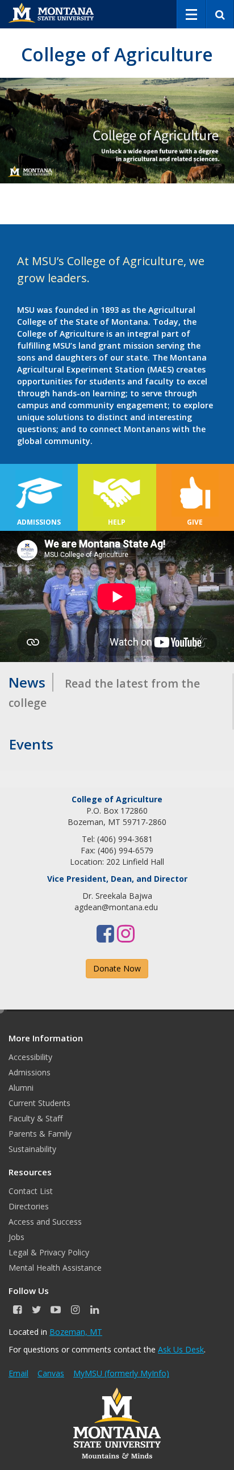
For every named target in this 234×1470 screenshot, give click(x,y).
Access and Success (45, 1221)
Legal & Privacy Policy (49, 1252)
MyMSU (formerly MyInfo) (121, 1373)
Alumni (21, 1087)
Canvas (50, 1373)
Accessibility (30, 1057)
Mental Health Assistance (55, 1267)
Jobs (16, 1237)
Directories (29, 1206)
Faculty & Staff (35, 1118)
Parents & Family (40, 1133)
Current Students (39, 1103)
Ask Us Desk (181, 1349)
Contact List (31, 1191)
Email (18, 1373)
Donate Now (117, 968)
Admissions (30, 1072)
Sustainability (32, 1149)
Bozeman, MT (75, 1331)
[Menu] (191, 14)
